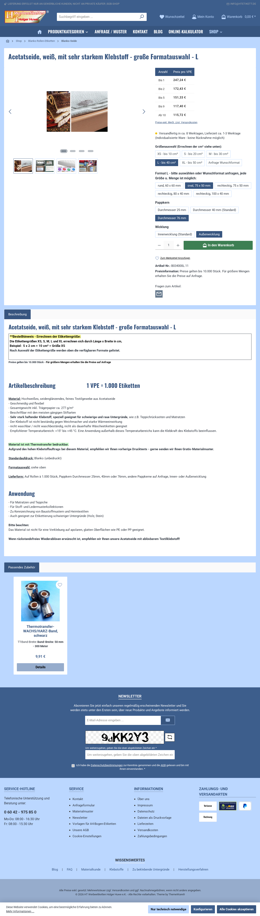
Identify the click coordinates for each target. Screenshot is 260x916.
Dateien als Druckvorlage (154, 818)
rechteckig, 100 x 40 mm (212, 194)
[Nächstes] (144, 111)
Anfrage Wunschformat (224, 162)
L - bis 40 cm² (166, 162)
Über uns (144, 799)
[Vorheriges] (10, 111)
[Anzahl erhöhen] (178, 245)
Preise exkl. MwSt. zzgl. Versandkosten (176, 122)
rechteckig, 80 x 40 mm (173, 194)
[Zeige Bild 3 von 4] (81, 151)
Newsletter (80, 818)
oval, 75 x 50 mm (199, 185)
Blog (55, 869)
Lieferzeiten (145, 824)
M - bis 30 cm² (218, 154)
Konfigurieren (203, 909)
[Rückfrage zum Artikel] (159, 293)
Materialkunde (91, 869)
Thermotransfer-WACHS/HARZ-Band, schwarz (40, 631)
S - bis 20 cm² (193, 154)
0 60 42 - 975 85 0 (20, 812)
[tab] (17, 314)
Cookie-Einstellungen (87, 836)
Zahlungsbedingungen (152, 836)
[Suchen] (142, 17)
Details (41, 667)
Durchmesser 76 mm (172, 218)
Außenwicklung (209, 234)
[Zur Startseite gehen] (26, 17)
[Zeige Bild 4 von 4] (90, 151)
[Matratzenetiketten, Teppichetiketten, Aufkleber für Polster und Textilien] (77, 111)
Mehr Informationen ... (20, 911)
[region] (77, 121)
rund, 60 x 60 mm (169, 185)
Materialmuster (83, 811)
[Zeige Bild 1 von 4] (64, 151)
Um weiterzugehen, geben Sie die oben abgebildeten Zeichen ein (121, 748)
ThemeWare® (177, 894)
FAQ (69, 869)
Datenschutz (146, 811)
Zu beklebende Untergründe (150, 869)
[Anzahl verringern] (159, 245)
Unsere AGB (81, 830)
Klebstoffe (116, 869)
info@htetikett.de (243, 3)
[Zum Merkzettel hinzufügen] (60, 585)
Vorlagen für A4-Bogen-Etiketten (94, 824)
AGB (163, 765)
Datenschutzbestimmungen (107, 765)
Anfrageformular (84, 805)
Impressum (145, 805)
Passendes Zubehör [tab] (21, 567)
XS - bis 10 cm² (167, 154)
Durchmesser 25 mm (172, 210)
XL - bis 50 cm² (192, 162)
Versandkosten (148, 830)
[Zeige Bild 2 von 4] (73, 151)
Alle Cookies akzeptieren (237, 909)
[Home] (39, 31)
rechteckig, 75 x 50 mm (233, 185)
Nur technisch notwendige (168, 909)
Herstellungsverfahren (193, 869)
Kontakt (78, 799)
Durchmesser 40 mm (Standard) (214, 210)
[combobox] (97, 17)
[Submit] (168, 720)
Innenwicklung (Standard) (175, 234)
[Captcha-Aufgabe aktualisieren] (170, 737)
